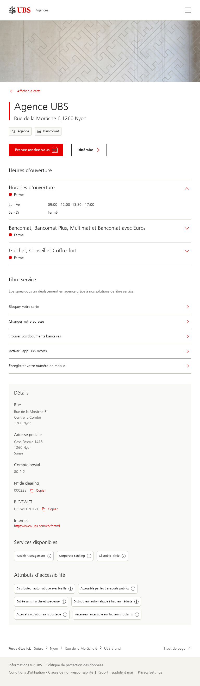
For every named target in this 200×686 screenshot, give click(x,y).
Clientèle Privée (109, 556)
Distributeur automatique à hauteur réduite (103, 601)
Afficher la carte (29, 91)
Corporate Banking (72, 556)
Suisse (38, 648)
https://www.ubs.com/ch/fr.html (37, 526)
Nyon (54, 648)
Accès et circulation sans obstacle (38, 614)
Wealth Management (30, 556)
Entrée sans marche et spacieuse (38, 601)
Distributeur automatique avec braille (41, 588)
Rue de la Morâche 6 (81, 648)
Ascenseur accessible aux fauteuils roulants (104, 614)
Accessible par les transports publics (104, 588)
